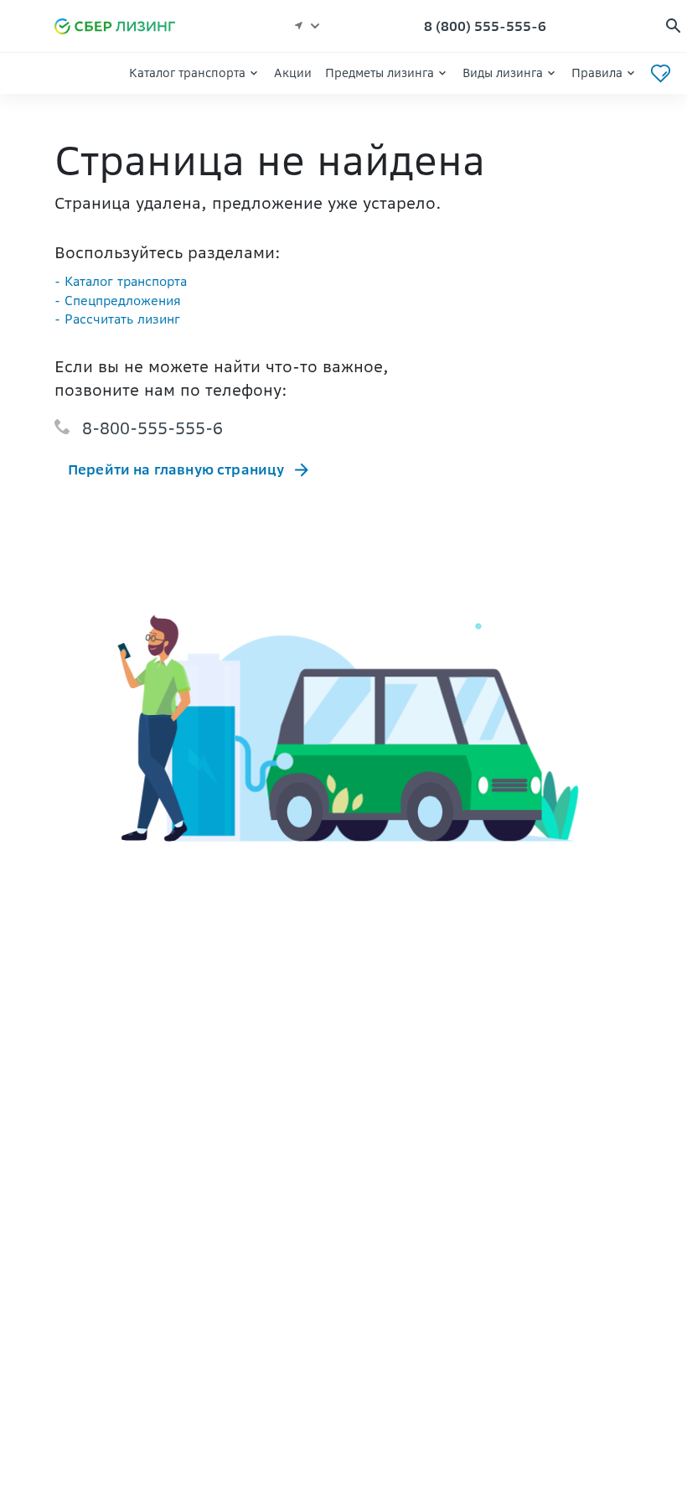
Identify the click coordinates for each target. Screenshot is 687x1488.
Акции (293, 72)
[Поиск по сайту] (673, 26)
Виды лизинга (502, 72)
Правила (596, 72)
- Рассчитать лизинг (117, 319)
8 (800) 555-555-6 (485, 26)
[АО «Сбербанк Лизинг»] (122, 26)
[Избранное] (660, 73)
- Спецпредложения (117, 300)
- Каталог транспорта (120, 281)
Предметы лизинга (379, 72)
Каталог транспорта (187, 72)
